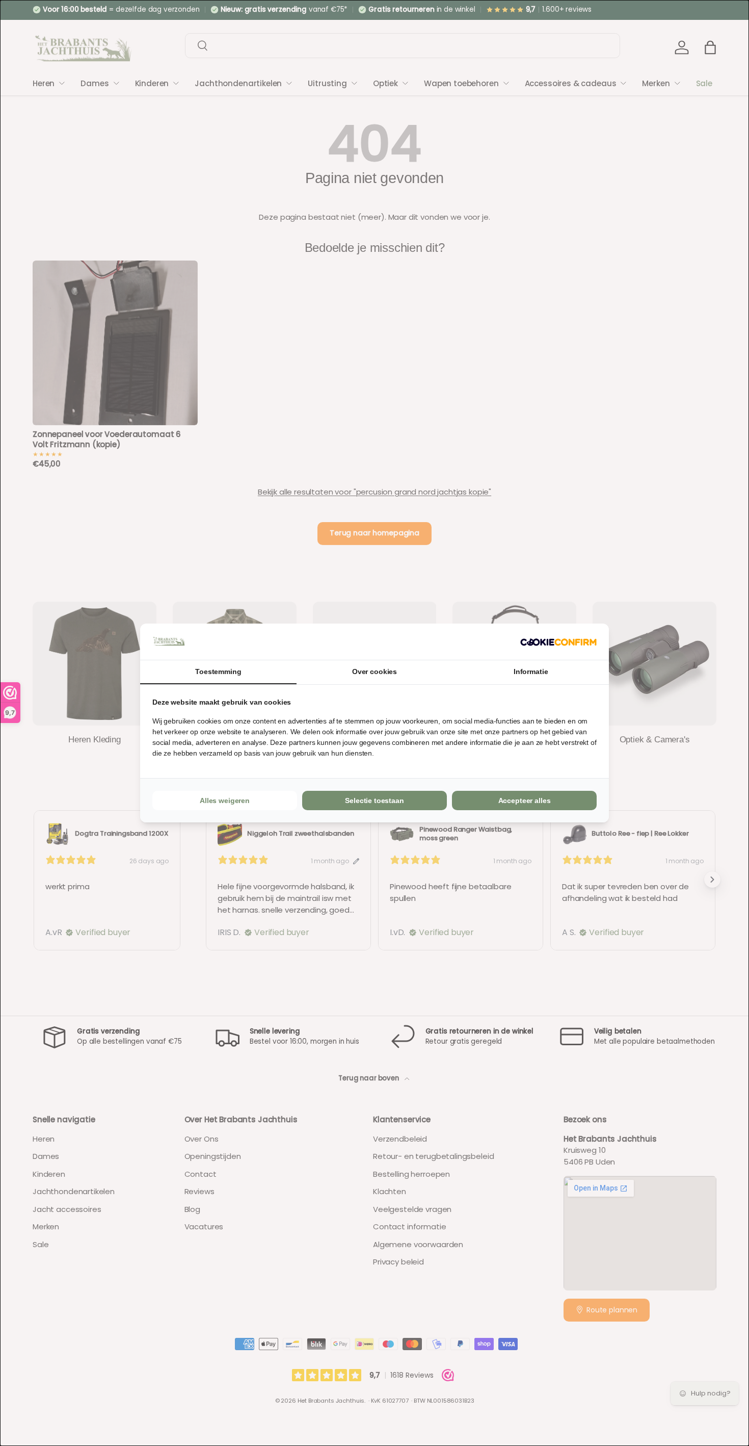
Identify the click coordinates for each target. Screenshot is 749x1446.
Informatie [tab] (531, 671)
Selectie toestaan (374, 800)
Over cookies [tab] (374, 671)
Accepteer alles (524, 800)
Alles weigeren (225, 800)
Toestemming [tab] (218, 671)
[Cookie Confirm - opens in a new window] (558, 642)
